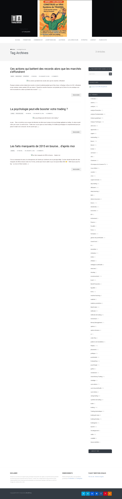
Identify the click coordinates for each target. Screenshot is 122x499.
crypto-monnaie (95, 180)
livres (12, 113)
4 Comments (49, 113)
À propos (84, 40)
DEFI (92, 195)
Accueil (17, 40)
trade (92, 403)
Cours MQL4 (94, 168)
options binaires (95, 330)
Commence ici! (38, 40)
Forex (92, 230)
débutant (93, 187)
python (92, 369)
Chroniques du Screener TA (98, 164)
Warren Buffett (95, 442)
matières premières (96, 303)
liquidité (93, 288)
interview (93, 268)
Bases (12, 76)
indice (92, 257)
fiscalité (93, 226)
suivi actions (94, 384)
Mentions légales (99, 476)
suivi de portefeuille (96, 388)
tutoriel (92, 426)
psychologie (19, 113)
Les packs (62, 40)
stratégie (26, 76)
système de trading (96, 399)
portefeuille (94, 357)
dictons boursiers (95, 199)
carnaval (93, 153)
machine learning (95, 295)
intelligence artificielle (96, 264)
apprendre (94, 129)
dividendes (94, 207)
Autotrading (94, 137)
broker (92, 149)
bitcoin (92, 145)
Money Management (96, 322)
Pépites (93, 345)
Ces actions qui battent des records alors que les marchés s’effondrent (45, 70)
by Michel (34, 76)
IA (91, 245)
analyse (93, 106)
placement (93, 349)
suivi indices (94, 392)
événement (94, 218)
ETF (91, 214)
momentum (94, 318)
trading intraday (95, 419)
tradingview (94, 423)
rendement (94, 372)
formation (93, 234)
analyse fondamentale (97, 114)
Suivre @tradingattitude (101, 86)
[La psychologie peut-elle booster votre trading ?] (45, 118)
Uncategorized (95, 430)
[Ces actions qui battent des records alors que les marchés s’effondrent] (45, 81)
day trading (94, 183)
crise (92, 176)
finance (93, 222)
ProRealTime (94, 361)
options (93, 326)
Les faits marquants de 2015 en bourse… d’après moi (42, 146)
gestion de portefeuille (97, 237)
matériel (93, 299)
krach (92, 280)
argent (92, 133)
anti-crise (93, 126)
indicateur (19, 76)
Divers (12, 150)
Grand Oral (94, 241)
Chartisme (93, 160)
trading (92, 407)
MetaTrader (94, 307)
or (91, 334)
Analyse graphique (96, 118)
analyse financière (96, 110)
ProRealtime (71, 478)
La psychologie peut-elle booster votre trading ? (39, 109)
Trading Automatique (96, 411)
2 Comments (40, 150)
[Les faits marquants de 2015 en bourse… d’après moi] (45, 155)
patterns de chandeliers (97, 342)
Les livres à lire (73, 40)
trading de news (95, 415)
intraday (93, 272)
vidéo (92, 434)
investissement (95, 276)
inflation (93, 261)
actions (93, 102)
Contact (93, 40)
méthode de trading (96, 315)
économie (93, 210)
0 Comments (55, 76)
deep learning (94, 191)
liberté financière (95, 284)
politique (93, 353)
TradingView (79, 478)
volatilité (93, 438)
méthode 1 (93, 311)
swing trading (94, 396)
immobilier (93, 249)
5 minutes (93, 99)
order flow (93, 338)
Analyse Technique (96, 122)
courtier (93, 172)
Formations (27, 40)
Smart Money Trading (96, 376)
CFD (92, 156)
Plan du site (103, 40)
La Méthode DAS (50, 40)
